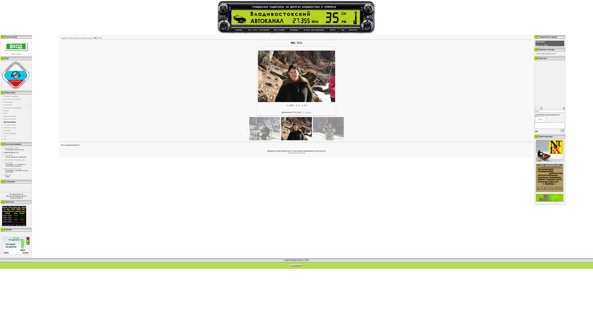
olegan (308, 112)
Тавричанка (540, 42)
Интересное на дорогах (13, 160)
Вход (302, 153)
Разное (6, 163)
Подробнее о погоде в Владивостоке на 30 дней (546, 53)
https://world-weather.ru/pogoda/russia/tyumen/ (546, 54)
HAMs (6, 175)
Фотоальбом (74, 38)
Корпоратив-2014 (10, 169)
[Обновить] (564, 108)
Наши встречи (9, 152)
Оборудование (9, 148)
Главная (64, 38)
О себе (6, 155)
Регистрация (16, 54)
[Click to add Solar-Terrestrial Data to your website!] (14, 225)
